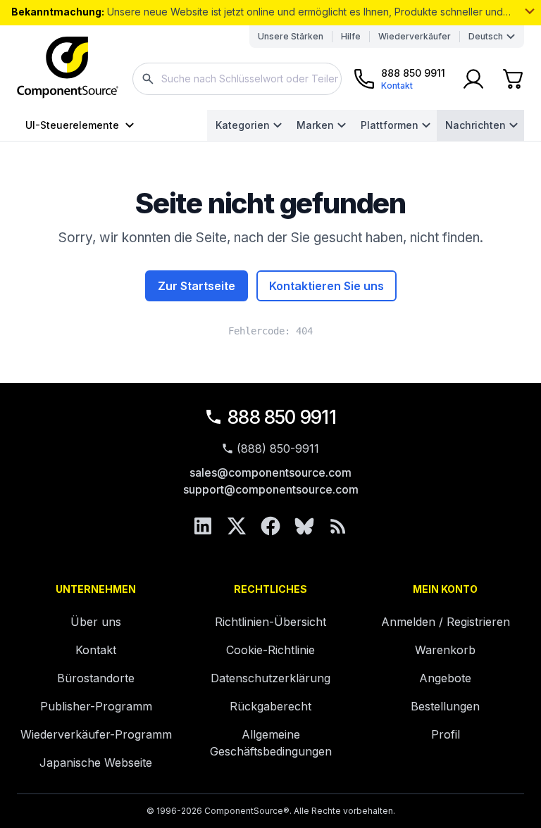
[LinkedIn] (203, 526)
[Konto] (473, 79)
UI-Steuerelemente (72, 125)
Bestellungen (445, 706)
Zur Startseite (196, 286)
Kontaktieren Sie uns (326, 286)
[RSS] (338, 526)
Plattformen (389, 125)
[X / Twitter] (236, 526)
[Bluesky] (304, 526)
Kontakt (95, 650)
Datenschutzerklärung (270, 678)
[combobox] (237, 79)
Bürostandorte (96, 678)
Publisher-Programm (96, 706)
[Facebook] (270, 526)
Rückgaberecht (270, 706)
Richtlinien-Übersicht (270, 622)
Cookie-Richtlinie (270, 650)
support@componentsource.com (271, 489)
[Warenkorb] (513, 79)
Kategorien (243, 125)
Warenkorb (445, 650)
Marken (315, 125)
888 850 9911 (282, 417)
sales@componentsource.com (270, 472)
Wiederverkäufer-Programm (96, 734)
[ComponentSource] (67, 67)
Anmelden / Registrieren (445, 622)
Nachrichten (475, 125)
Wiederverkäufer (414, 36)
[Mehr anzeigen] (529, 11)
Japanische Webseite (95, 762)
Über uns (95, 622)
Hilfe (351, 36)
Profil (445, 734)
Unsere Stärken (290, 36)
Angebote (445, 678)
